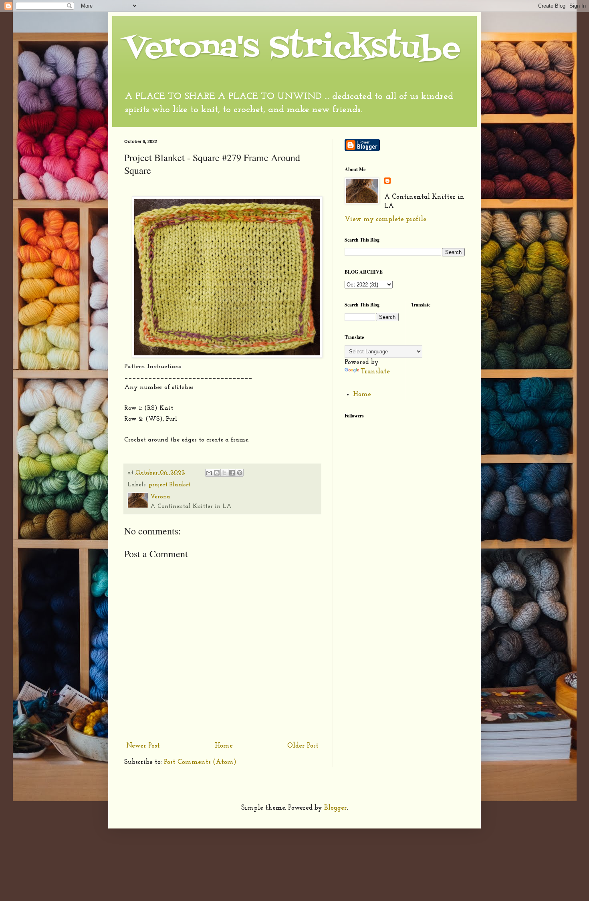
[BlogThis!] (217, 473)
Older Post (303, 745)
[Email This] (209, 473)
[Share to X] (224, 473)
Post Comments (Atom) (200, 762)
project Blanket (169, 485)
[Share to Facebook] (232, 473)
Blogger (335, 807)
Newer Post (143, 745)
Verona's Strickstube (292, 48)
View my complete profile (385, 219)
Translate (375, 371)
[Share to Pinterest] (240, 473)
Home (224, 745)
